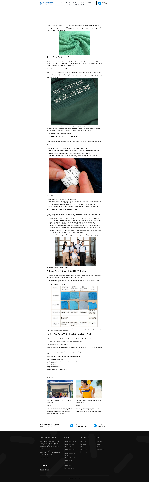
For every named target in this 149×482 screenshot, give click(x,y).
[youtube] (48, 470)
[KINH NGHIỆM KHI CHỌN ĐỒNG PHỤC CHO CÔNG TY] (60, 380)
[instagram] (43, 470)
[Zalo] (41, 470)
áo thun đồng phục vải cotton (62, 267)
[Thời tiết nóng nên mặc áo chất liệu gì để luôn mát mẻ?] (89, 380)
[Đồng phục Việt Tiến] (47, 2)
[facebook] (46, 470)
